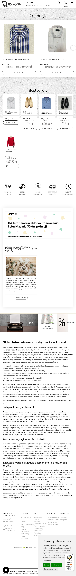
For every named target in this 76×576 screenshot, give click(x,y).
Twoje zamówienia (53, 517)
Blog (23, 253)
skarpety (37, 380)
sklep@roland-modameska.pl (10, 529)
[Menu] (73, 555)
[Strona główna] (11, 4)
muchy (30, 380)
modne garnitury (40, 479)
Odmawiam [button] (56, 565)
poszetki (23, 380)
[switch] (69, 568)
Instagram (63, 520)
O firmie (23, 522)
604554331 (8, 526)
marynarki (13, 389)
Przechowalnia (52, 522)
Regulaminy (25, 534)
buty (6, 378)
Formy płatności (39, 526)
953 (35, 249)
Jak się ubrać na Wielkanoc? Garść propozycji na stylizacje (19, 248)
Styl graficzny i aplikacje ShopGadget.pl (16, 573)
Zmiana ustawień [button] (50, 569)
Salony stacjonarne (27, 524)
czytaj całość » (21, 297)
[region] (38, 192)
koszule (7, 373)
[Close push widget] (9, 567)
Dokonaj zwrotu (52, 525)
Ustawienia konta (53, 520)
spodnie (7, 371)
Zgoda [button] (46, 565)
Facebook (63, 517)
